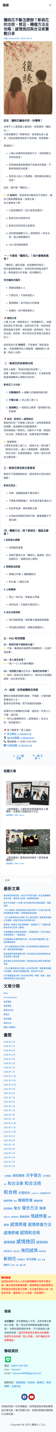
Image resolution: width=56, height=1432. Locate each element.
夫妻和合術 (34, 1193)
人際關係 (7, 1176)
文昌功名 (16, 1386)
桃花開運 (7, 1019)
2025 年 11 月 (10, 1080)
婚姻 (15, 1201)
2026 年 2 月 (9, 1067)
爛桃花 (7, 1265)
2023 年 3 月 (9, 1162)
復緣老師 (14, 1217)
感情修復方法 (39, 1224)
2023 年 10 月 (10, 1132)
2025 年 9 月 (9, 1089)
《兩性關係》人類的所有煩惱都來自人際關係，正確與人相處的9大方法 (27, 810)
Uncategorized (10, 997)
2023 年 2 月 (9, 1166)
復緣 (6, 5)
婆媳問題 (8, 1200)
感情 (6, 1225)
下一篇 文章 (37, 757)
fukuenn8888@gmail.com (27, 1373)
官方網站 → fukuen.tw (19, 733)
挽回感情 (29, 1250)
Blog (6, 993)
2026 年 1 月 (9, 1072)
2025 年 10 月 (10, 1085)
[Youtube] (31, 1397)
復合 (17, 1208)
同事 (5, 1184)
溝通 (43, 1260)
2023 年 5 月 (9, 1153)
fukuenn (16, 1369)
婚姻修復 (25, 1200)
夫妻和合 (24, 1192)
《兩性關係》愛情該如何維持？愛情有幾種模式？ (27, 858)
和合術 (10, 1192)
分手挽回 (46, 1176)
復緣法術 (7, 1217)
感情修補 (11, 1232)
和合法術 (32, 1183)
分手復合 (33, 1175)
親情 (17, 1265)
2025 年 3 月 (9, 1115)
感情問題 (9, 1242)
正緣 (39, 1260)
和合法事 (15, 1183)
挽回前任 (8, 1251)
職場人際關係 (9, 1027)
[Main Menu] (50, 5)
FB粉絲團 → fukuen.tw (19, 745)
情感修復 (39, 1216)
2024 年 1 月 (9, 1119)
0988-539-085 (19, 1365)
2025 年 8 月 (9, 1093)
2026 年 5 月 (9, 1055)
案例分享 (7, 1023)
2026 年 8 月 (9, 1042)
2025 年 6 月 (9, 1102)
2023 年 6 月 (9, 1149)
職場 (13, 1265)
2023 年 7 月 (9, 1144)
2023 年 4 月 (9, 1157)
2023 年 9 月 (9, 1136)
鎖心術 (23, 1265)
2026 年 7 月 (9, 1046)
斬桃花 (7, 1014)
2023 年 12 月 (10, 1123)
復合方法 (30, 1207)
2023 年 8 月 (9, 1140)
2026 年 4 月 (9, 1059)
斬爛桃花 (21, 1259)
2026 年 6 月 (9, 1050)
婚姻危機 (38, 1200)
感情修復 (18, 1224)
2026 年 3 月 (9, 1063)
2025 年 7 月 (9, 1097)
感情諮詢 (42, 1242)
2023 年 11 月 (10, 1127)
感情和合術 (8, 1010)
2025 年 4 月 (9, 1110)
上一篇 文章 (18, 757)
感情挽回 (25, 1241)
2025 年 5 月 (9, 1106)
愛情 (49, 1217)
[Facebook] (24, 1397)
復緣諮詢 (24, 1216)
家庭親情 (7, 1006)
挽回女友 (16, 1251)
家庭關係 (8, 1208)
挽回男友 (42, 1251)
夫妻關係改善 (44, 1193)
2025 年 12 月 (10, 1076)
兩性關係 (9, 815)
